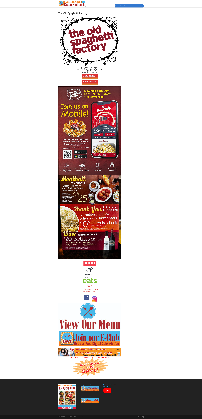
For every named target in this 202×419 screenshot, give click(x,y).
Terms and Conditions (86, 409)
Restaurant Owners (132, 6)
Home (116, 6)
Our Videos (140, 6)
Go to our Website (89, 72)
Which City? (122, 6)
